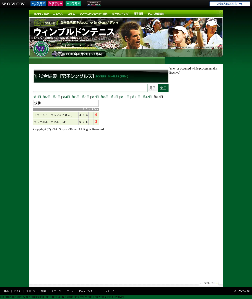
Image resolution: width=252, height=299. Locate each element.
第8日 (105, 97)
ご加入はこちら (229, 4)
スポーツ (30, 291)
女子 (163, 88)
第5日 (76, 97)
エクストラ (108, 291)
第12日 (147, 97)
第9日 (114, 97)
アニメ (70, 291)
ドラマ (17, 291)
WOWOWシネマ (73, 3)
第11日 (136, 97)
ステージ (56, 291)
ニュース (58, 13)
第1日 (37, 97)
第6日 (85, 97)
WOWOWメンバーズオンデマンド (94, 3)
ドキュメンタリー (88, 291)
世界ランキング (120, 13)
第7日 (95, 97)
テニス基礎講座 (156, 13)
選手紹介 (138, 13)
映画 (6, 291)
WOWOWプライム (38, 3)
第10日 (125, 97)
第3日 (56, 97)
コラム (71, 13)
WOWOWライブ (55, 3)
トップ (41, 13)
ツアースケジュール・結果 (93, 13)
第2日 (47, 97)
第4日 (66, 97)
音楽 (43, 291)
